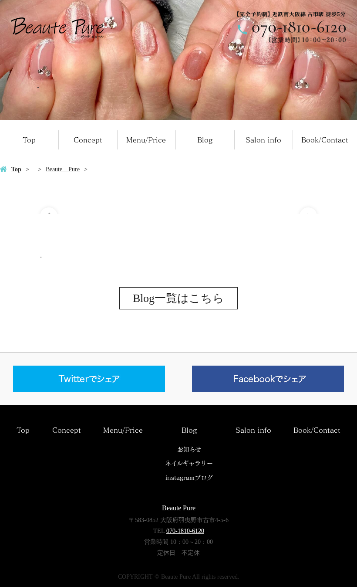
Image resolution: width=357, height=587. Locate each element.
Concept (88, 139)
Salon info (263, 139)
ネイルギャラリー (189, 463)
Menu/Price (146, 139)
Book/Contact (324, 139)
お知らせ (189, 449)
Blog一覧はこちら (178, 298)
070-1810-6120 (185, 531)
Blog (204, 139)
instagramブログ (189, 478)
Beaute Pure (63, 169)
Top (29, 139)
